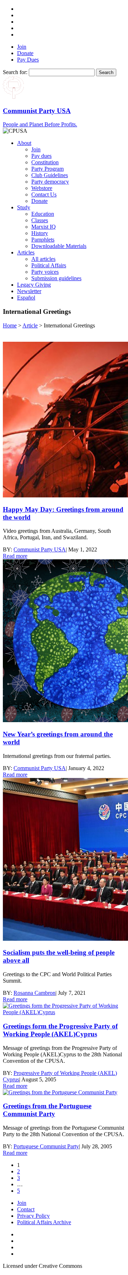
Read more (15, 556)
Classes (39, 220)
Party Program (47, 169)
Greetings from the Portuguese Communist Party (47, 1110)
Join (21, 47)
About (24, 143)
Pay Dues (28, 60)
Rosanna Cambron (34, 993)
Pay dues (41, 156)
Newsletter (29, 291)
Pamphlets (42, 240)
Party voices (45, 272)
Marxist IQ (43, 227)
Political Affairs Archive (44, 1222)
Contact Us (44, 194)
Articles (25, 252)
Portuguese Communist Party (46, 1146)
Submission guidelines (56, 278)
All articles (43, 259)
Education (42, 214)
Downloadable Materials (58, 246)
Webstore (41, 188)
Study (23, 207)
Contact (25, 1209)
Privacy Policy (33, 1216)
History (39, 233)
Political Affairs (48, 265)
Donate (25, 53)
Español (26, 298)
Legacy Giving (34, 285)
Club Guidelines (49, 175)
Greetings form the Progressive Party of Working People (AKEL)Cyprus (60, 1030)
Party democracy (50, 182)
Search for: (15, 72)
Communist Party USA (40, 549)
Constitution (45, 162)
